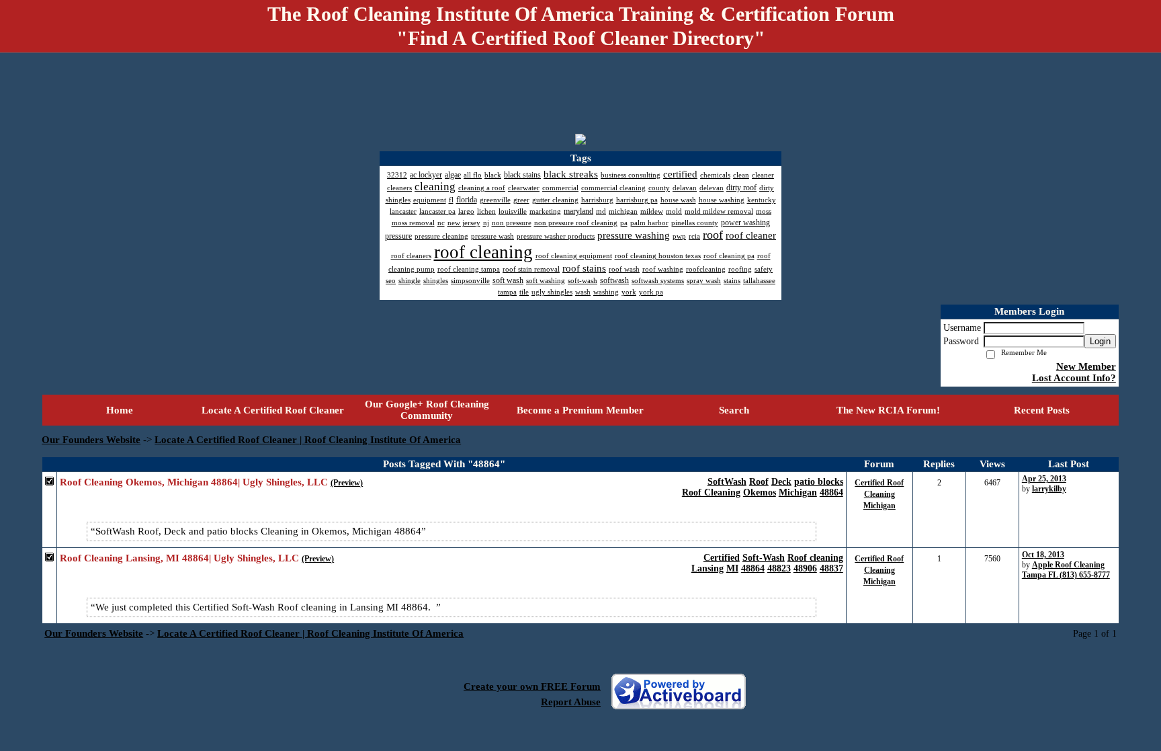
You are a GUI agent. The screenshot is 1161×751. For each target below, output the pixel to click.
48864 (831, 492)
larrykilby (1049, 488)
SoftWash (726, 482)
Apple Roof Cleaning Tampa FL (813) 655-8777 (1066, 570)
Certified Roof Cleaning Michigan (879, 494)
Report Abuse (571, 702)
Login (1100, 341)
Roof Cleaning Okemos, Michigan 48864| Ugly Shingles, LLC (194, 482)
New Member (1086, 366)
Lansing (707, 568)
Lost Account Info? (1074, 377)
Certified (721, 558)
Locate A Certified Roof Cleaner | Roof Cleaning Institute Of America (308, 439)
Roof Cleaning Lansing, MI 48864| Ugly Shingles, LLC (179, 558)
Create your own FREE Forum (532, 686)
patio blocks (818, 482)
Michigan (798, 492)
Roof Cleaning (711, 492)
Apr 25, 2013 (1044, 478)
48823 (779, 568)
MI (732, 568)
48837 (831, 568)
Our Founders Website (91, 439)
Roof (759, 482)
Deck (781, 482)
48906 (805, 568)
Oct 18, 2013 (1043, 554)
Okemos (759, 492)
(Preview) (347, 482)
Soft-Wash (763, 558)
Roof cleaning (815, 558)
